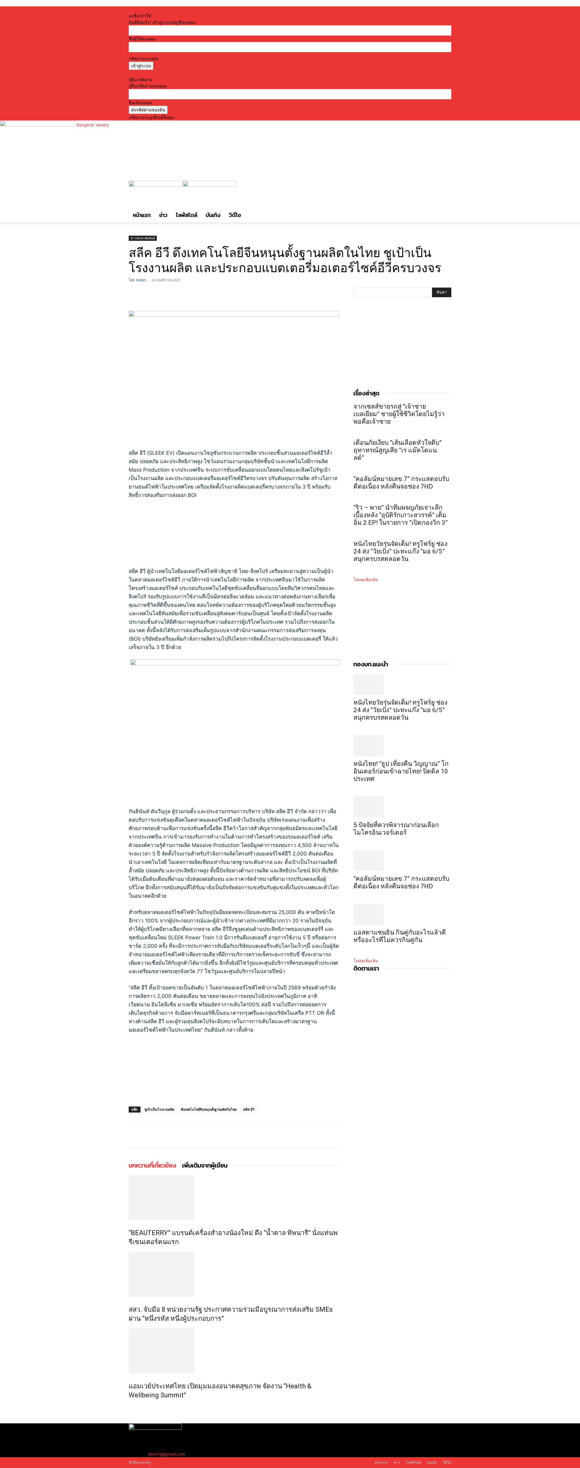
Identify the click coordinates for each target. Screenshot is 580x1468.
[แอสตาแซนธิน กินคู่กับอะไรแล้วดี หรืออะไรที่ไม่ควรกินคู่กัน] (402, 914)
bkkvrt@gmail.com (166, 1454)
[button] (444, 188)
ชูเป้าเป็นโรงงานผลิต (159, 1109)
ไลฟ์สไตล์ (186, 215)
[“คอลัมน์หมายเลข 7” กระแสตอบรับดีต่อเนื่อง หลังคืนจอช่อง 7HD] (402, 860)
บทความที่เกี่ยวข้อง (152, 1165)
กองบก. (141, 280)
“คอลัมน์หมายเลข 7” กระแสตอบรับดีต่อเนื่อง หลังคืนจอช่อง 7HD (401, 482)
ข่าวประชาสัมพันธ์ (142, 238)
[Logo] (156, 185)
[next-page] (133, 1408)
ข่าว (163, 215)
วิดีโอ (235, 215)
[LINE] (162, 294)
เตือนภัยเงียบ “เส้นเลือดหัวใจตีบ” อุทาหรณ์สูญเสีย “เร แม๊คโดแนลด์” (397, 450)
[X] (149, 294)
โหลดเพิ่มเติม (365, 579)
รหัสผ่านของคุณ (144, 58)
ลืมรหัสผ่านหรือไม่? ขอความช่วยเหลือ (163, 73)
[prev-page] (130, 1408)
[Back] (209, 9)
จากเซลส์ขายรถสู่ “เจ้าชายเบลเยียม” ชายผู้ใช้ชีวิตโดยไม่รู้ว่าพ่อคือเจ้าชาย (399, 414)
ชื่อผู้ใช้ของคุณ (142, 39)
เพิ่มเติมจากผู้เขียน (204, 1165)
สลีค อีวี (248, 1109)
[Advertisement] (225, 536)
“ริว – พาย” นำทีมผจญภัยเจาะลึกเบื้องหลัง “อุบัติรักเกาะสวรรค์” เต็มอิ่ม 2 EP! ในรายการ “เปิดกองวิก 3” (400, 515)
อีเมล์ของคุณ (140, 102)
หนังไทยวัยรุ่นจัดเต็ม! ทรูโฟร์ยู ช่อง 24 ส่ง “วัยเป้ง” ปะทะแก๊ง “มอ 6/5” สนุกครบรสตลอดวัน (400, 551)
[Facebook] (135, 294)
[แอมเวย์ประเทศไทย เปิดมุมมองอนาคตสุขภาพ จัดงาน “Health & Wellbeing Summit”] (234, 1351)
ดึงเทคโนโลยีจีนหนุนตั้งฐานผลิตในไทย (209, 1109)
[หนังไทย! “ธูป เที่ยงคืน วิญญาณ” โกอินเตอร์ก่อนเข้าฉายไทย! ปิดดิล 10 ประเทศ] (402, 745)
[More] (176, 294)
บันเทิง (213, 215)
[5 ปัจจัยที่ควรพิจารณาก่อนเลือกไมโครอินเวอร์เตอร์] (402, 806)
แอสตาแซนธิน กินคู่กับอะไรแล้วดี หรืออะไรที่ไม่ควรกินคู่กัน (399, 936)
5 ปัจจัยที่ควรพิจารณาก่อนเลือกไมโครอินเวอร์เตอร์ (396, 828)
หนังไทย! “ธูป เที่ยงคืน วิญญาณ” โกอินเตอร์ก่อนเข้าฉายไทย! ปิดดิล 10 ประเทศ (401, 771)
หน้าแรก (142, 215)
